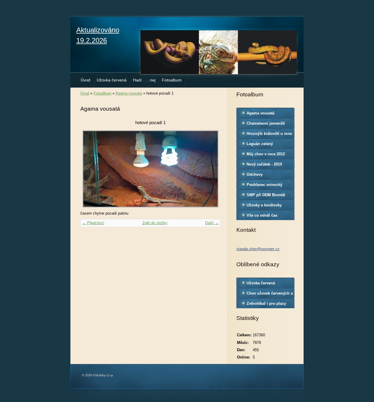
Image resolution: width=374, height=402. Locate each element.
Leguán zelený (260, 144)
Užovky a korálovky (264, 205)
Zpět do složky (154, 223)
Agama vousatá (128, 93)
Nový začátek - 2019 (264, 164)
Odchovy (255, 174)
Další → (212, 223)
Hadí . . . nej (144, 80)
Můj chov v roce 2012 (266, 154)
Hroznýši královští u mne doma (269, 134)
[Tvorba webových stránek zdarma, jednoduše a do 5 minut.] (112, 375)
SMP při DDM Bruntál (266, 195)
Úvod (85, 80)
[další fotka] (211, 169)
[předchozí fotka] (89, 169)
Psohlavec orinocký (264, 184)
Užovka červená (112, 80)
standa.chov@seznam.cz (258, 249)
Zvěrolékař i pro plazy (266, 303)
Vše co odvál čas (262, 215)
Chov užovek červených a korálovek (270, 294)
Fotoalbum (172, 80)
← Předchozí (93, 223)
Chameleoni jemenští (266, 123)
